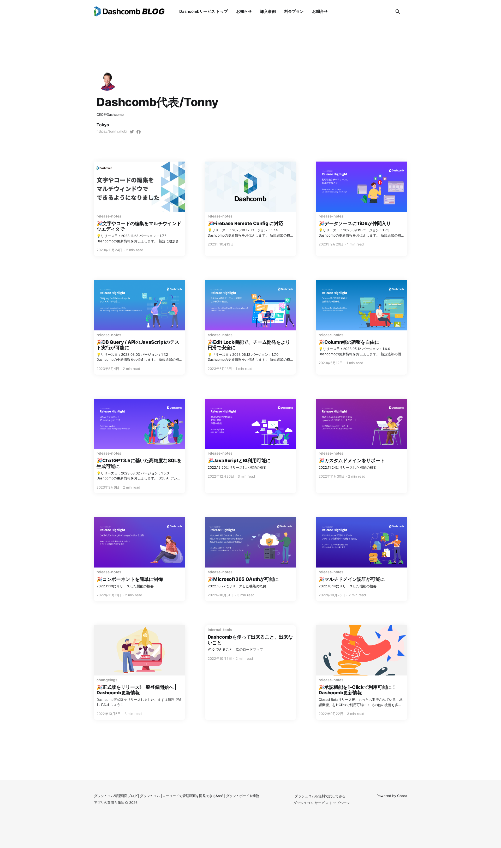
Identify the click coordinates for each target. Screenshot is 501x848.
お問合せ (320, 11)
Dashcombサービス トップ (203, 11)
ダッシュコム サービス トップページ (321, 803)
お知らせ (244, 11)
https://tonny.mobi (112, 131)
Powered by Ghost (392, 796)
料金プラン (294, 11)
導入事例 (268, 11)
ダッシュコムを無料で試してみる (320, 796)
